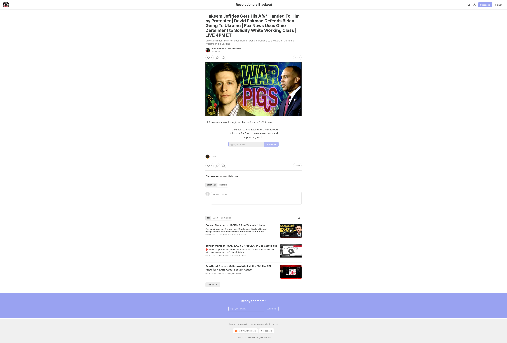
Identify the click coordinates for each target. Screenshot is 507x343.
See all (211, 284)
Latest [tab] (215, 218)
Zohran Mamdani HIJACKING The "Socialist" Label (235, 225)
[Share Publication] (474, 4)
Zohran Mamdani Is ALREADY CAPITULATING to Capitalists (241, 245)
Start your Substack (247, 331)
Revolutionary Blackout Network (226, 49)
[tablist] (216, 184)
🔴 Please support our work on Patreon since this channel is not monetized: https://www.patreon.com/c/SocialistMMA (239, 250)
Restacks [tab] (223, 185)
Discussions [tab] (226, 218)
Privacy (252, 324)
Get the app (266, 331)
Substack (240, 337)
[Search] (468, 4)
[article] (253, 232)
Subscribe (485, 4)
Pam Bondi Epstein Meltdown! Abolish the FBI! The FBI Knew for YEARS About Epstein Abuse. (238, 268)
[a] (291, 230)
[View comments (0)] (217, 57)
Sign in (498, 4)
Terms (259, 324)
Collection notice (270, 324)
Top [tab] (208, 218)
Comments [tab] (211, 185)
